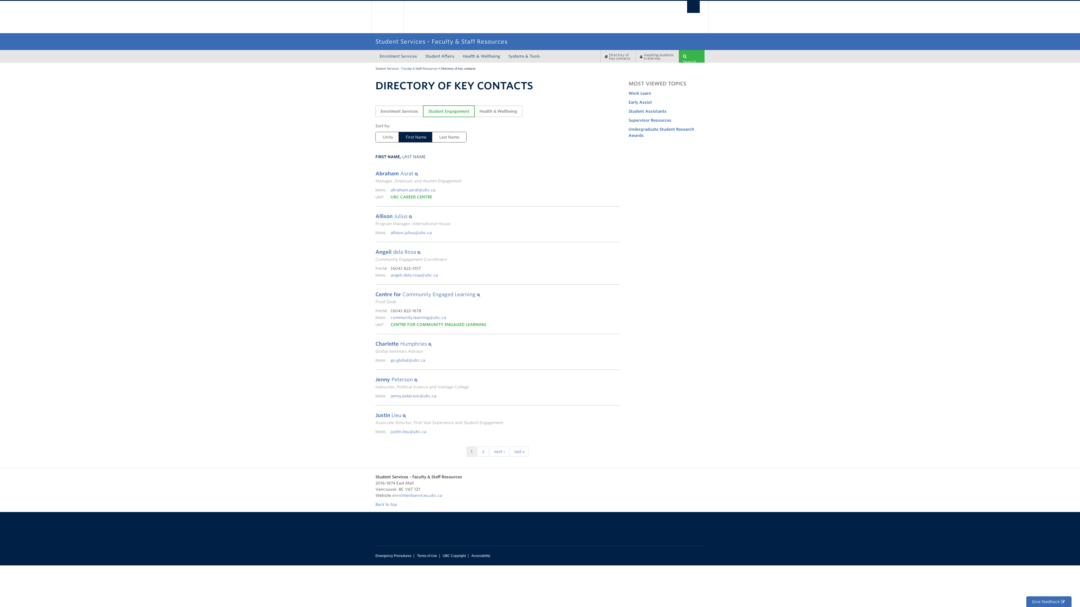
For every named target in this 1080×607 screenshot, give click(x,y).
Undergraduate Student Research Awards (661, 132)
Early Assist (640, 102)
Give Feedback (1046, 601)
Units (388, 137)
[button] (418, 173)
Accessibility (480, 556)
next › (499, 451)
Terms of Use (427, 556)
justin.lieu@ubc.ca (408, 431)
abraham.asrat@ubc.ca (413, 190)
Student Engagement (448, 111)
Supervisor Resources (650, 120)
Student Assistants (648, 111)
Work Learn (640, 93)
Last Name (449, 137)
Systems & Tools (524, 56)
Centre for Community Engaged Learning (438, 324)
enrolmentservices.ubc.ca (417, 495)
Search (689, 61)
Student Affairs (439, 56)
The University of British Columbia (387, 17)
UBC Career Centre (411, 197)
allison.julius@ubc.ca (411, 232)
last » (519, 451)
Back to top (386, 504)
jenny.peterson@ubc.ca (413, 396)
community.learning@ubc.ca (418, 317)
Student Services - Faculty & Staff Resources (406, 68)
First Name (416, 137)
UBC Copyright (454, 556)
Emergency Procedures (393, 556)
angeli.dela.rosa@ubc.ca (414, 275)
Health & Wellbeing (481, 56)
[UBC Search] (693, 7)
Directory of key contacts (619, 56)
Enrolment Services (398, 56)
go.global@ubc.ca (408, 360)
